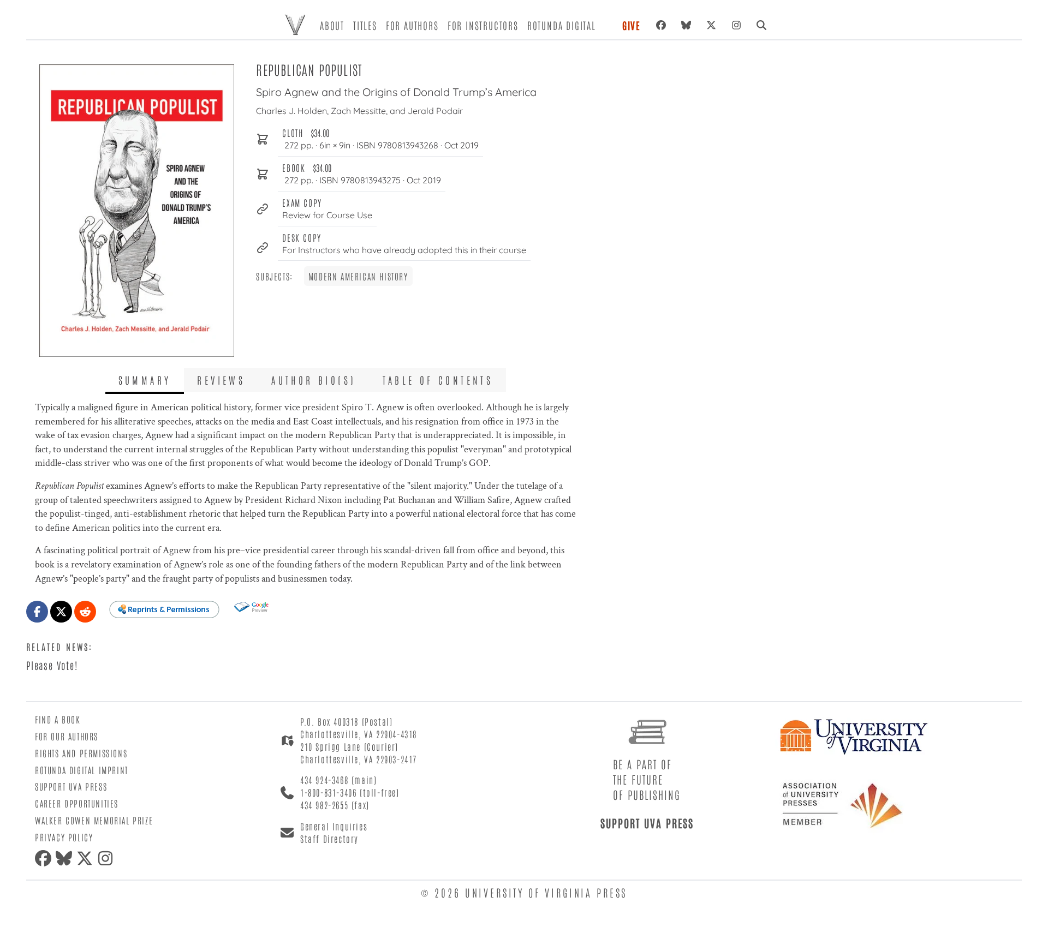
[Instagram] (736, 25)
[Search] (761, 25)
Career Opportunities (76, 803)
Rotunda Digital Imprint (81, 769)
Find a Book (58, 719)
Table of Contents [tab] (438, 379)
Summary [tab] (144, 379)
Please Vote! (52, 665)
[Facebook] (661, 25)
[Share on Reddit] (85, 612)
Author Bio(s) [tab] (313, 379)
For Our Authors (66, 736)
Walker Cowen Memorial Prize (94, 820)
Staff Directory (329, 838)
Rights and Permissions (81, 752)
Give (631, 25)
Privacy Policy (64, 837)
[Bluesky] (686, 25)
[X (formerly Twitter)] (711, 25)
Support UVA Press (71, 786)
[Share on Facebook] (37, 612)
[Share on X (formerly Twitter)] (61, 612)
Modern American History (358, 276)
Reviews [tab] (221, 379)
